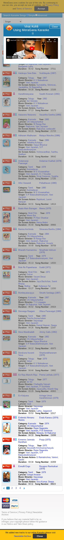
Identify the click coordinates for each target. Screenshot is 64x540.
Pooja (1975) (45, 439)
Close (55, 26)
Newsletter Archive (22, 536)
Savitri (21, 459)
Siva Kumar (42, 481)
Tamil (30, 472)
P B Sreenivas (46, 430)
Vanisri (55, 457)
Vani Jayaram (32, 408)
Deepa (51, 481)
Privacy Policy (25, 512)
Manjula (40, 433)
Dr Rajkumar (50, 433)
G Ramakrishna (43, 457)
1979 (43, 472)
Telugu (31, 445)
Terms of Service (9, 512)
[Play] (32, 48)
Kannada (32, 423)
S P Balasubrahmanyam (30, 453)
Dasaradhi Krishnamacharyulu (40, 448)
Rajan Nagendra (41, 428)
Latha (39, 411)
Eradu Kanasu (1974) (48, 417)
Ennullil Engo (24, 466)
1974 (47, 423)
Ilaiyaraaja (38, 406)
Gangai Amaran (34, 474)
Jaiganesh (47, 411)
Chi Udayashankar (35, 426)
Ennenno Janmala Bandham (26, 440)
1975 (45, 445)
